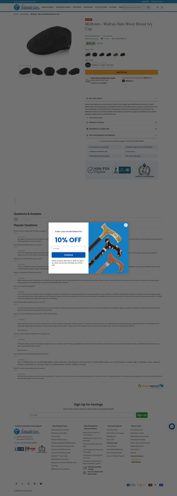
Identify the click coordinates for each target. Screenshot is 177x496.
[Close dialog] (126, 225)
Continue (68, 255)
